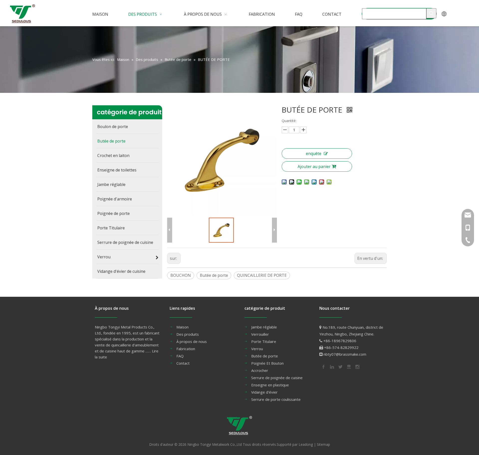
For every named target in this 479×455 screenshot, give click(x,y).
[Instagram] (357, 366)
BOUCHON (180, 275)
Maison (182, 326)
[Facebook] (323, 366)
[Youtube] (348, 366)
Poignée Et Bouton (267, 363)
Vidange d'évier (264, 392)
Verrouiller (260, 334)
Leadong (306, 444)
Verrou (257, 348)
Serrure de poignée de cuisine (277, 377)
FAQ (180, 355)
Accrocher (259, 370)
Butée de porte (214, 275)
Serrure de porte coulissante (276, 399)
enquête (313, 153)
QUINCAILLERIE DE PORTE (262, 275)
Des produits (187, 334)
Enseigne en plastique (270, 384)
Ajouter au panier (314, 166)
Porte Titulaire (263, 341)
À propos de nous (191, 341)
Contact (183, 363)
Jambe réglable (264, 326)
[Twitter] (340, 366)
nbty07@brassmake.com (345, 354)
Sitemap (323, 444)
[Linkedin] (331, 366)
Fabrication (185, 348)
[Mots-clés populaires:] (431, 13)
